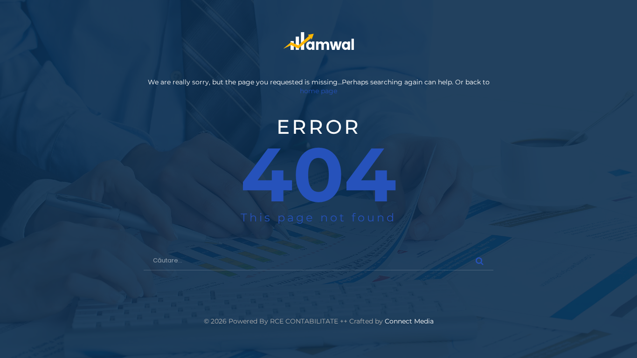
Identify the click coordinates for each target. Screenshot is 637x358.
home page (318, 91)
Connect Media (409, 321)
